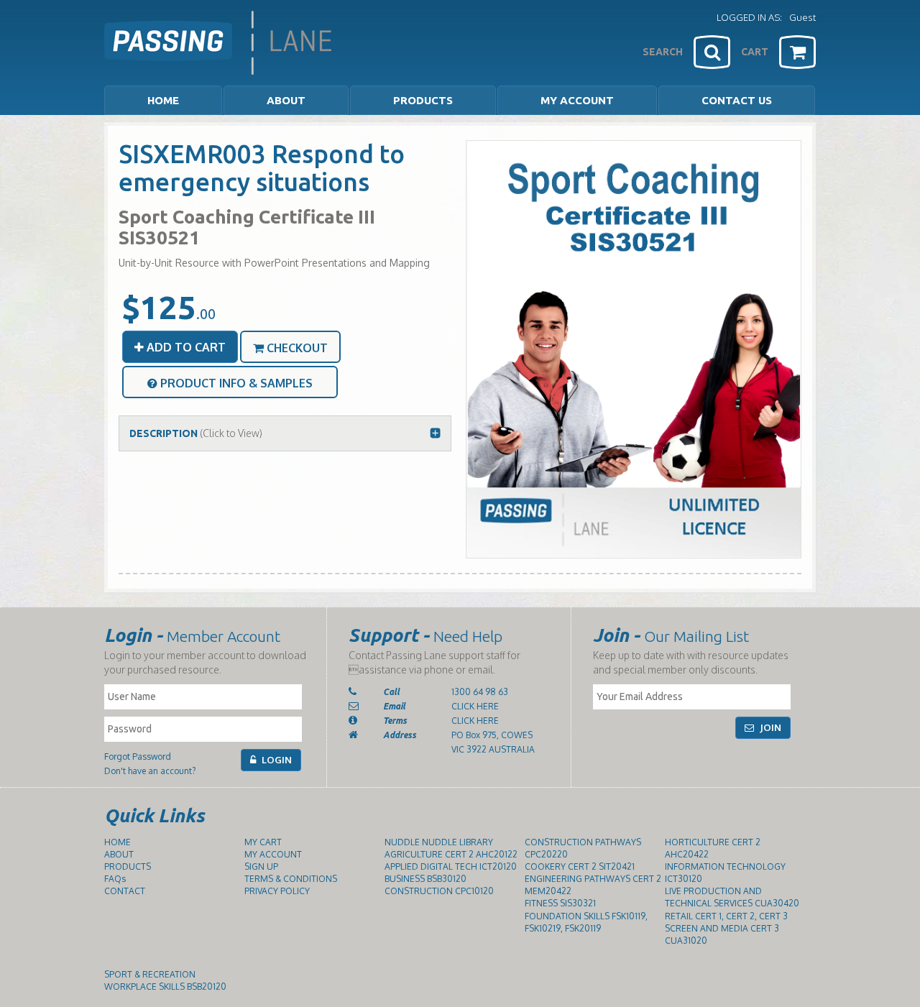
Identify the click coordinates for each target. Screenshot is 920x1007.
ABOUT (119, 854)
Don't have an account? (150, 770)
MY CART (263, 842)
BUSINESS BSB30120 (425, 878)
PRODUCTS (127, 866)
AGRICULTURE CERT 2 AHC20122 (451, 854)
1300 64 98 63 (479, 691)
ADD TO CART (185, 347)
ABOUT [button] (286, 100)
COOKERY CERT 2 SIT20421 (580, 866)
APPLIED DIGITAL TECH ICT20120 (451, 866)
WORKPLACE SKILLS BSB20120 (165, 986)
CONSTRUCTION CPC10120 (439, 891)
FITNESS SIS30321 (560, 903)
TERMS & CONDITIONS (290, 878)
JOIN (769, 727)
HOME (163, 100)
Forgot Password (137, 756)
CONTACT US (737, 100)
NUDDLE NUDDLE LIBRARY (439, 842)
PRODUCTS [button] (423, 100)
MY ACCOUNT (577, 100)
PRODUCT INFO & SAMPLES (235, 383)
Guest (802, 17)
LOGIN (275, 759)
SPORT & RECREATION (150, 974)
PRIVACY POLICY (277, 891)
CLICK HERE (475, 706)
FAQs (115, 878)
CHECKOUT (296, 348)
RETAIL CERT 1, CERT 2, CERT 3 (726, 916)
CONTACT (124, 891)
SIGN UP (261, 866)
